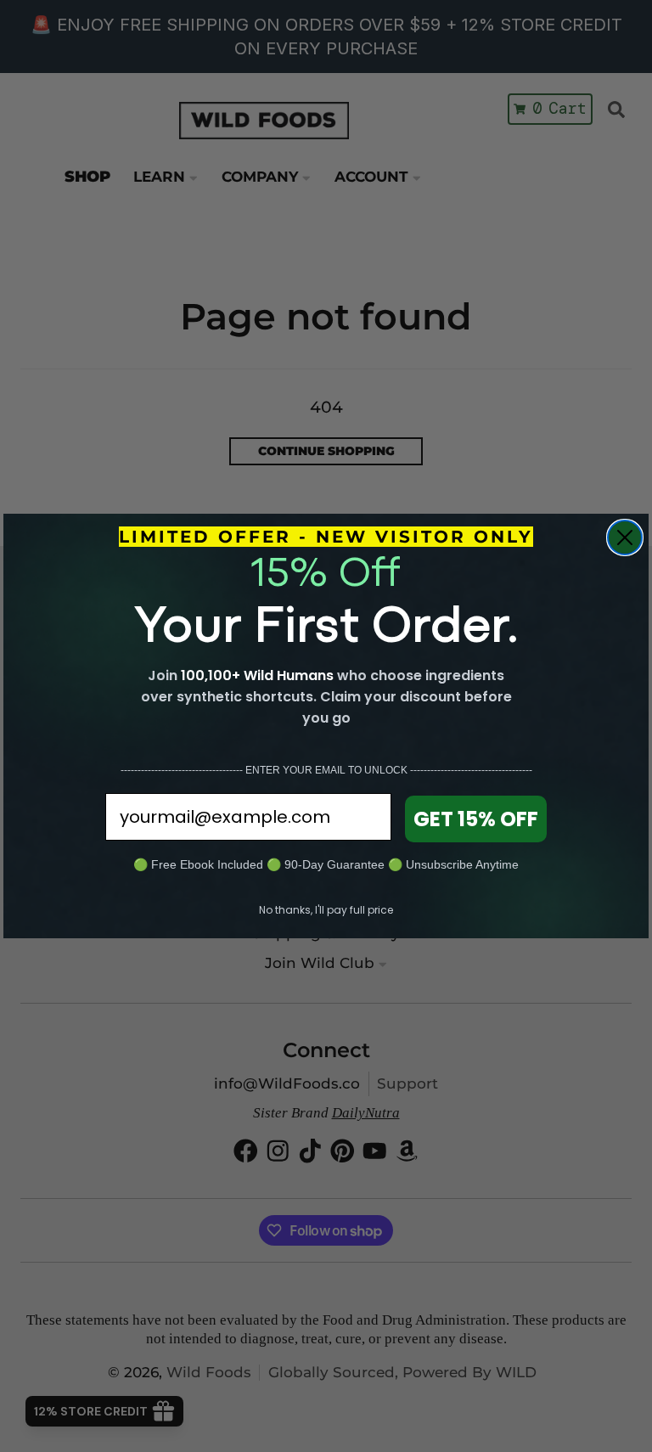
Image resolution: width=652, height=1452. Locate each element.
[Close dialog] (625, 537)
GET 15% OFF (475, 819)
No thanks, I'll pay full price (326, 910)
